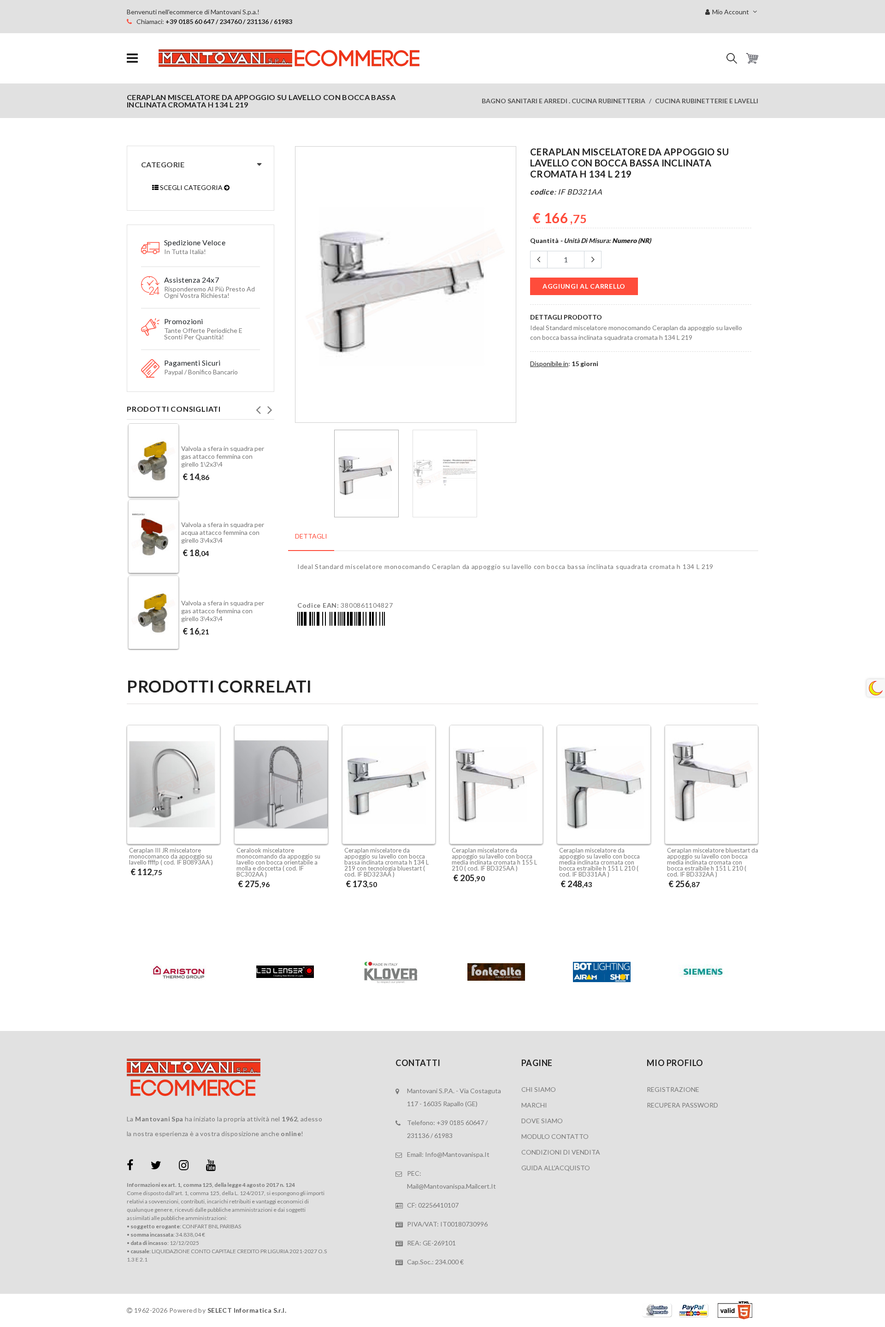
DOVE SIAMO (542, 1121)
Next (269, 407)
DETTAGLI (311, 536)
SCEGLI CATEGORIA (191, 187)
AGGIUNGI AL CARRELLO (584, 286)
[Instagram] (184, 1167)
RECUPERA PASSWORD (682, 1105)
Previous (258, 407)
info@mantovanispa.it (457, 1154)
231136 (418, 1135)
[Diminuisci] (539, 259)
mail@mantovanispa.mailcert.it (451, 1186)
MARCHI (534, 1105)
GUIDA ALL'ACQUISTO (555, 1168)
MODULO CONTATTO (555, 1136)
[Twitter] (156, 1167)
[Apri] (132, 58)
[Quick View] (211, 820)
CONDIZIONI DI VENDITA (560, 1152)
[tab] (311, 541)
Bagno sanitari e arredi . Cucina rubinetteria (563, 101)
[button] (731, 58)
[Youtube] (211, 1167)
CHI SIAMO (538, 1089)
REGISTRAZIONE (673, 1089)
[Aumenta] (593, 259)
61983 (443, 1135)
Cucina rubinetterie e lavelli (706, 101)
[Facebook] (130, 1167)
